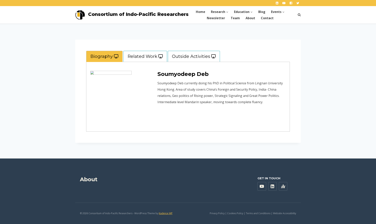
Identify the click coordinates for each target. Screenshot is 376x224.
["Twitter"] (298, 3)
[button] (227, 11)
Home (200, 12)
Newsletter (216, 18)
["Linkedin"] (277, 3)
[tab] (104, 56)
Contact (267, 18)
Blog (261, 12)
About (250, 18)
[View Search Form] (297, 14)
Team (235, 18)
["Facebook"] (291, 3)
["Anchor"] (283, 186)
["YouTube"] (284, 3)
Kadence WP (166, 213)
